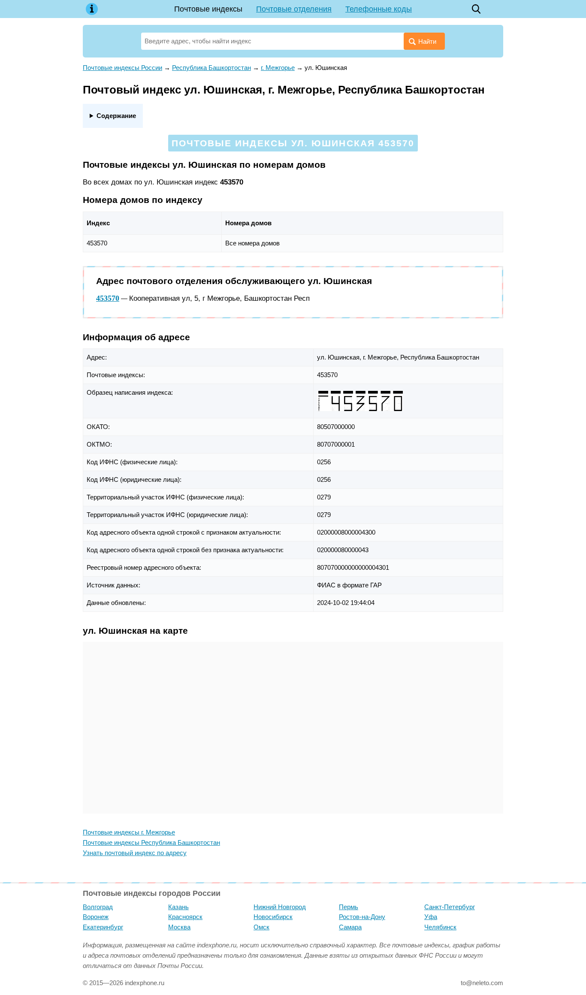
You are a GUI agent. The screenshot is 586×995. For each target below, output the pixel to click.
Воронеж (96, 916)
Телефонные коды (378, 9)
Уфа (430, 916)
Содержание (116, 115)
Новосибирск (273, 916)
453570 (107, 298)
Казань (178, 906)
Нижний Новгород (280, 906)
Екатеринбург (103, 927)
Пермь (348, 906)
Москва (179, 927)
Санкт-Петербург (449, 906)
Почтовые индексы (208, 9)
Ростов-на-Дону (362, 916)
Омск (261, 927)
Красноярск (185, 916)
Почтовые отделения (294, 9)
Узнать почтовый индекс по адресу (135, 852)
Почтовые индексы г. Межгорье (129, 832)
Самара (350, 927)
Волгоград (98, 906)
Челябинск (440, 927)
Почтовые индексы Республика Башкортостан (151, 842)
